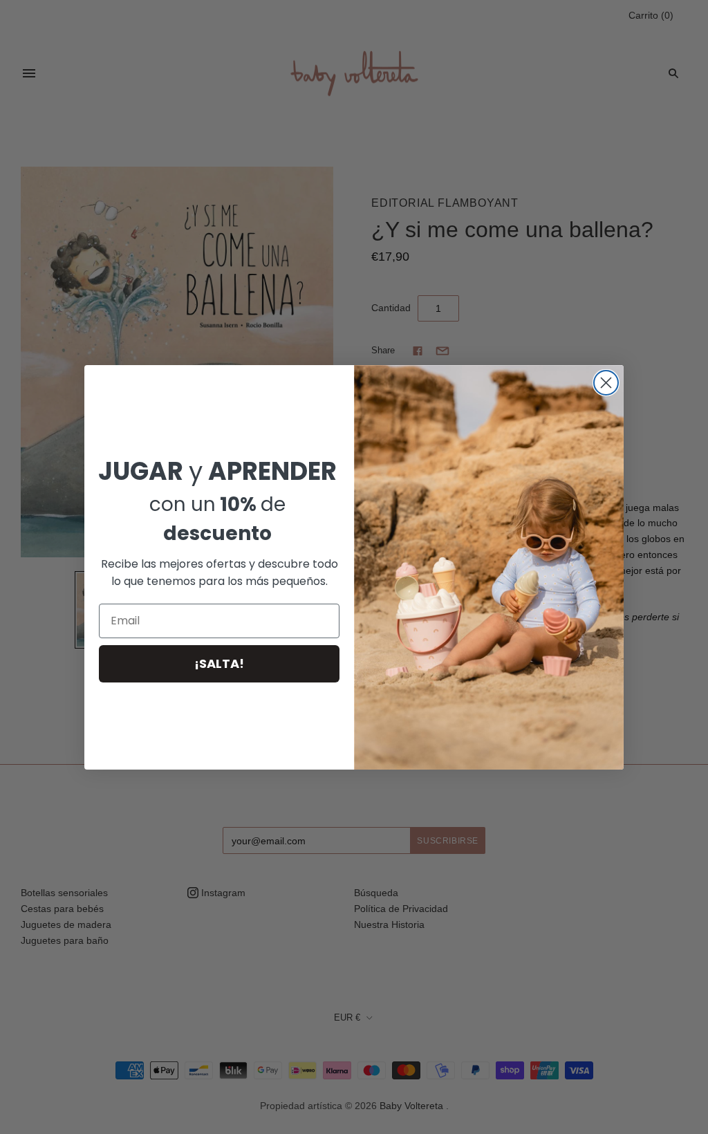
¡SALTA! (219, 663)
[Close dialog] (606, 383)
